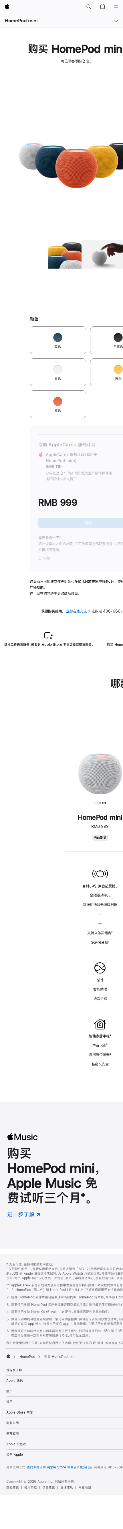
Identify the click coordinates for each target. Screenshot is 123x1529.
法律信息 (66, 1487)
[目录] (116, 7)
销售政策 (48, 1487)
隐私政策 (12, 1487)
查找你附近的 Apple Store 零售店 (52, 1467)
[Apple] (8, 1356)
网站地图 (84, 1487)
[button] (89, 7)
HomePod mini (21, 20)
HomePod (27, 1356)
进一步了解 (23, 1214)
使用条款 (30, 1487)
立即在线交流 (78, 611)
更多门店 (86, 1467)
